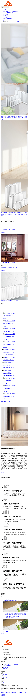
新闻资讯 (5, 14)
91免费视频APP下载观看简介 (10, 11)
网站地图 (3, 695)
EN (4, 20)
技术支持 (5, 15)
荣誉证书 (5, 17)
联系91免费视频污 (8, 18)
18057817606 (4, 677)
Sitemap (7, 692)
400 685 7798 (4, 674)
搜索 (18, 21)
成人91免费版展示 (8, 12)
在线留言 (5, 667)
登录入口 (3, 692)
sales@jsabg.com (4, 682)
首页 (4, 9)
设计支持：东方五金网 (15, 692)
